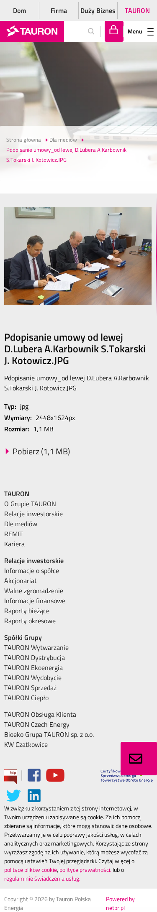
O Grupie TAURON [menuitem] (30, 504)
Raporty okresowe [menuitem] (30, 621)
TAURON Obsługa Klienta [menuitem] (40, 714)
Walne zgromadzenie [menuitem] (33, 591)
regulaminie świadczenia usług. (42, 878)
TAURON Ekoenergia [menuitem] (33, 667)
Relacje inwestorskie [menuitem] (33, 514)
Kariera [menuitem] (14, 544)
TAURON (137, 10)
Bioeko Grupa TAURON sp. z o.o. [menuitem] (49, 734)
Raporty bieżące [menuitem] (26, 611)
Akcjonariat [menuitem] (20, 581)
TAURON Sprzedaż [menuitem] (30, 688)
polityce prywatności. (85, 869)
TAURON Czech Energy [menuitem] (36, 724)
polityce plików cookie (30, 869)
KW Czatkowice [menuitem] (26, 744)
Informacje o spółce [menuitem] (31, 571)
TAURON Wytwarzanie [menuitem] (36, 647)
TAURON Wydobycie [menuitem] (33, 678)
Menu (135, 31)
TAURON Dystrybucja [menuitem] (34, 657)
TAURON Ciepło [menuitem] (26, 698)
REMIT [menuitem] (13, 534)
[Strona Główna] (32, 31)
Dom (19, 10)
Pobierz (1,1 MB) (41, 451)
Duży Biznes (98, 10)
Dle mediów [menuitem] (20, 524)
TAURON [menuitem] (16, 494)
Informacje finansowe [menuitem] (34, 601)
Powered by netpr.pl (120, 903)
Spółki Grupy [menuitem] (23, 637)
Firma (59, 10)
